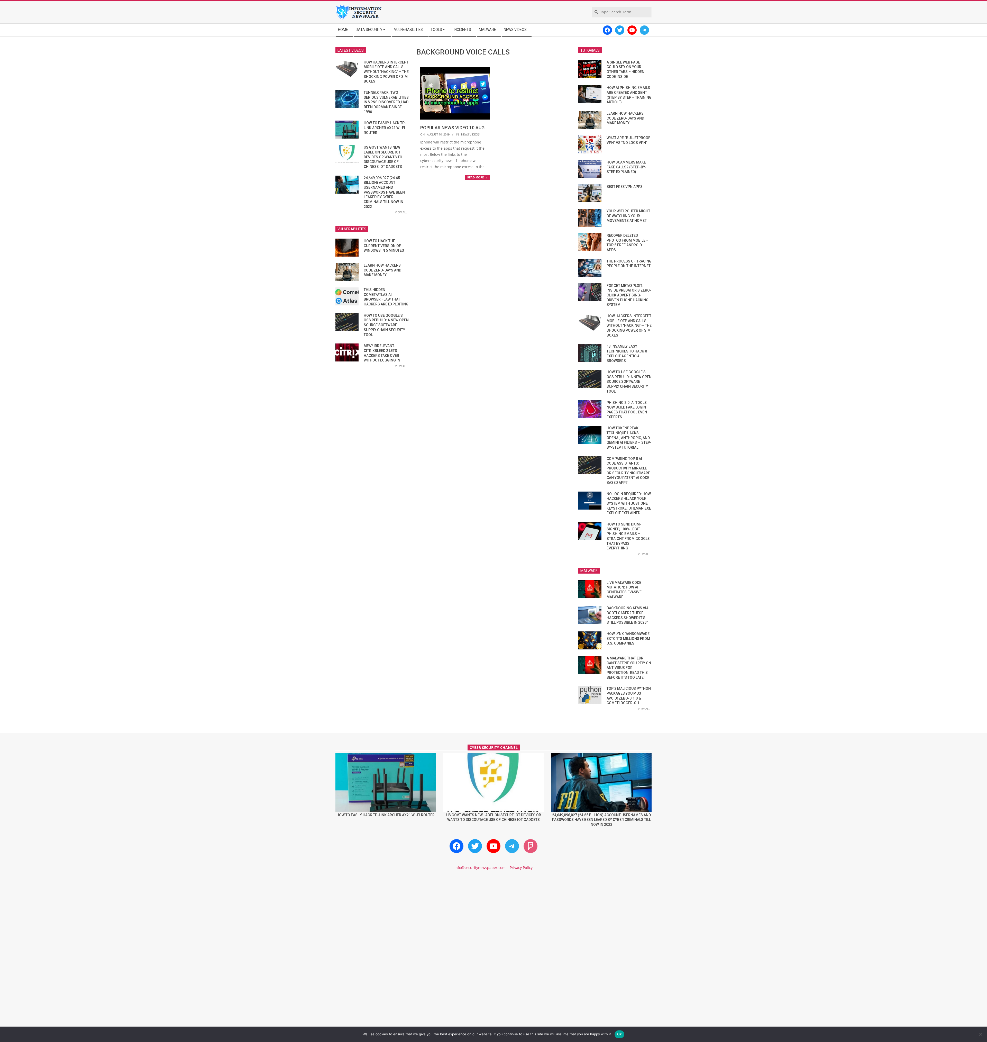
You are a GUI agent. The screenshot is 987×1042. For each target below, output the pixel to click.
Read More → (477, 177)
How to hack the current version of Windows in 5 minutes (384, 245)
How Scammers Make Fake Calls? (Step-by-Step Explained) (626, 167)
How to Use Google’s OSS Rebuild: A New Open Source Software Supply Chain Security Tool (386, 325)
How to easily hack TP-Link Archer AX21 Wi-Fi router (385, 127)
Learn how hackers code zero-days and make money (382, 270)
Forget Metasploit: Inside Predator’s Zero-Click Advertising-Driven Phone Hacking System (629, 295)
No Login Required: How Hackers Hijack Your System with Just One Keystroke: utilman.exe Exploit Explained (629, 503)
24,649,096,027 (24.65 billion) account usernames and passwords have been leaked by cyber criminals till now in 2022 (384, 192)
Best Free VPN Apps (625, 187)
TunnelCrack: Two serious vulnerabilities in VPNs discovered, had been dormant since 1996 (386, 102)
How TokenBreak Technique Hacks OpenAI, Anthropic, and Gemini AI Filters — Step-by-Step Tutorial (629, 437)
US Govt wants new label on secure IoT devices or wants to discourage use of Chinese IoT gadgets (383, 157)
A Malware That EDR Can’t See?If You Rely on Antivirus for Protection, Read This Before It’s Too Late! (629, 667)
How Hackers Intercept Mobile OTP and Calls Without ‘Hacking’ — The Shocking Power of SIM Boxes (386, 72)
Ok (619, 1034)
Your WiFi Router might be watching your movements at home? (628, 216)
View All (401, 212)
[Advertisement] (493, 918)
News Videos (470, 134)
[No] (980, 1034)
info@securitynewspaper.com (480, 867)
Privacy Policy (521, 867)
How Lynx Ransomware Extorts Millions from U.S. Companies (628, 638)
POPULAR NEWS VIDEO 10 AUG (452, 127)
